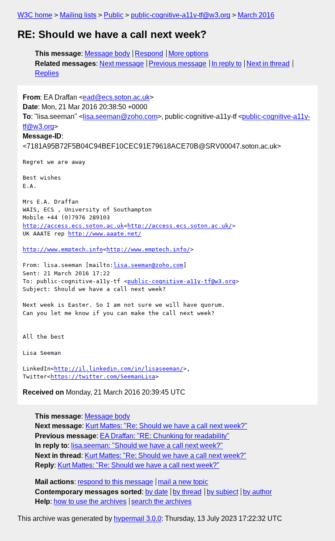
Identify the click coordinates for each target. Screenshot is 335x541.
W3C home (34, 15)
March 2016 (256, 15)
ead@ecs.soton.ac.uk (116, 97)
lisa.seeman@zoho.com (120, 116)
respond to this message (115, 482)
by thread (187, 492)
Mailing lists (78, 15)
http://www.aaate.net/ (104, 233)
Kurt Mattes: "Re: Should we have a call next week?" (166, 426)
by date (156, 492)
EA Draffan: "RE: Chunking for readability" (164, 436)
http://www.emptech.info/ (148, 249)
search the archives (161, 501)
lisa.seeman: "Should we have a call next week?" (147, 445)
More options (188, 53)
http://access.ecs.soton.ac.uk (73, 225)
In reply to (227, 63)
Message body (107, 53)
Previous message (177, 63)
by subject (222, 492)
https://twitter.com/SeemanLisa (103, 376)
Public (113, 15)
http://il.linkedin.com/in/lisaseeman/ (118, 368)
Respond (149, 53)
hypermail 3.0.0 (137, 518)
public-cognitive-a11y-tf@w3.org (180, 15)
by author (257, 492)
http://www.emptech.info (63, 249)
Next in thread (268, 63)
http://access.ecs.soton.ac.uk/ (179, 225)
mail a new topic (183, 482)
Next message (121, 63)
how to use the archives (90, 501)
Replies (47, 73)
